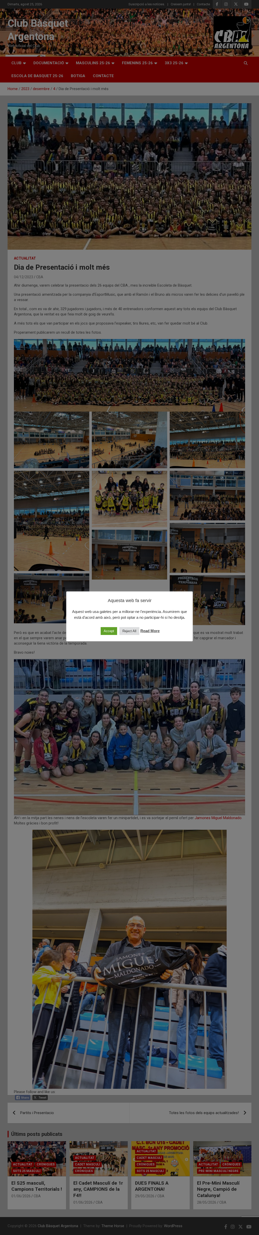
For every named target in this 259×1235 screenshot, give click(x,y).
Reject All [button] (129, 631)
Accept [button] (109, 631)
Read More (150, 631)
